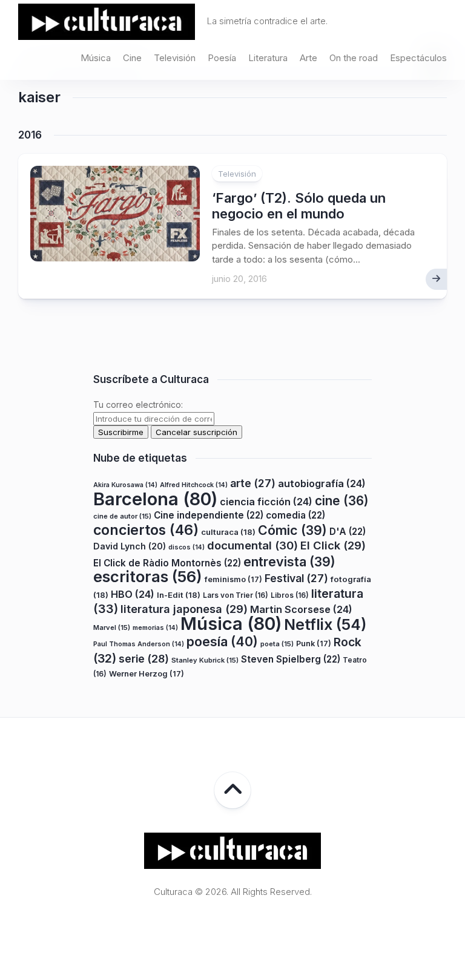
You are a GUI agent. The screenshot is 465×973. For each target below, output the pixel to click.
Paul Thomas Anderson (138, 644)
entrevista (289, 561)
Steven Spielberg (290, 659)
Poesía (222, 58)
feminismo (233, 579)
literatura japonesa (184, 608)
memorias (155, 628)
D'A (347, 531)
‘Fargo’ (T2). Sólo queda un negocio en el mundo (299, 205)
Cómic (292, 530)
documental (252, 545)
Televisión (175, 58)
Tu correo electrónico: (138, 404)
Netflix (325, 624)
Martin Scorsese (301, 609)
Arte (308, 58)
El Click (333, 545)
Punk (313, 643)
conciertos (146, 530)
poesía (222, 641)
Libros (290, 595)
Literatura (268, 58)
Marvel (111, 627)
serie (144, 658)
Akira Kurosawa (125, 485)
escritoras (147, 576)
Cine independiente (208, 515)
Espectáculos (418, 58)
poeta (277, 644)
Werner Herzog (146, 673)
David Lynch (129, 546)
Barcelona (155, 498)
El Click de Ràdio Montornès (167, 563)
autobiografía (322, 483)
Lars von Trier (235, 595)
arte (252, 483)
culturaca (228, 532)
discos (186, 547)
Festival (296, 578)
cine (342, 500)
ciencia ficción (266, 502)
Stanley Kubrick (205, 660)
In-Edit (178, 595)
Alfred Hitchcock (194, 485)
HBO (132, 594)
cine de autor (122, 516)
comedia (295, 515)
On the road (353, 58)
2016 (30, 135)
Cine (132, 58)
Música (96, 58)
